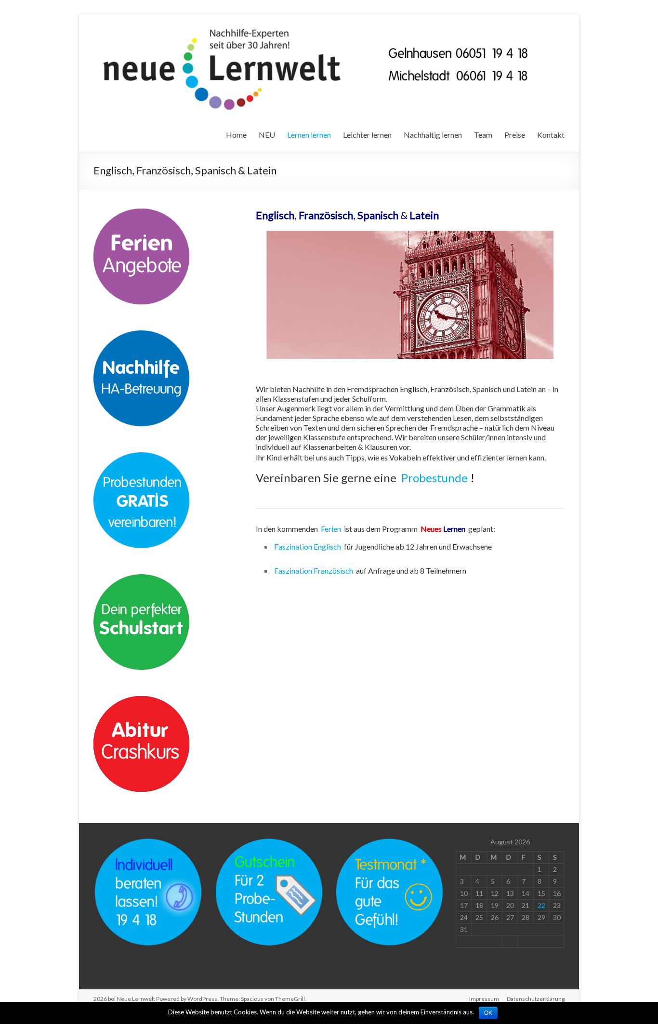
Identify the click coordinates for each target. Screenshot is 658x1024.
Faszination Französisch (313, 570)
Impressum (484, 998)
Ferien (331, 528)
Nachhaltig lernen (433, 134)
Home (236, 134)
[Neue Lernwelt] (318, 26)
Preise (514, 134)
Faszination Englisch (307, 546)
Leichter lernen (367, 134)
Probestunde (434, 478)
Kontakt (551, 134)
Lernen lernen (309, 134)
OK (488, 1013)
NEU (267, 134)
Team (483, 134)
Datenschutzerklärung (536, 998)
